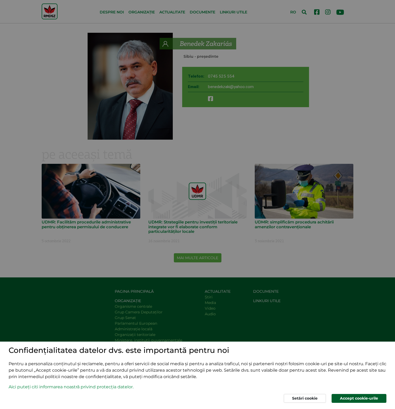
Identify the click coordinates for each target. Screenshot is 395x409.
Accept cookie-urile (359, 398)
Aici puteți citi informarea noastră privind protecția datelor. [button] (71, 386)
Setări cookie (305, 398)
